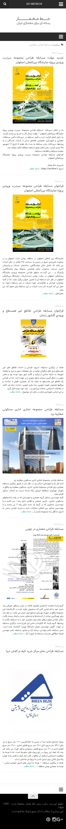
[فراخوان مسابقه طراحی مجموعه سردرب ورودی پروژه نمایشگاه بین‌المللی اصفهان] (33, 223)
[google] (60, 819)
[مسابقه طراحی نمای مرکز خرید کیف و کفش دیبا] (33, 695)
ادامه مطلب (34, 169)
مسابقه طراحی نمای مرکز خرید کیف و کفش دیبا (34, 651)
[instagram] (54, 819)
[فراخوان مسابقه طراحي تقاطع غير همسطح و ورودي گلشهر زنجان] (33, 338)
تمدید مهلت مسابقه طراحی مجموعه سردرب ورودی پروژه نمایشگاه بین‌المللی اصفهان (33, 60)
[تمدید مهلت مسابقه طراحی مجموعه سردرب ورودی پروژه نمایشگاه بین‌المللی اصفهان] (33, 95)
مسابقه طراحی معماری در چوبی (44, 529)
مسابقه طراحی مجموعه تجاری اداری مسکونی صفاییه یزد (33, 412)
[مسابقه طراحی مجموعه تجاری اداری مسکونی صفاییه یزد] (33, 446)
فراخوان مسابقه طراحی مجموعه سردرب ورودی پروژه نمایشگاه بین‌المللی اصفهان (33, 188)
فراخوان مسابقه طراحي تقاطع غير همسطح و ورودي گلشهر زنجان (33, 313)
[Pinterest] (48, 819)
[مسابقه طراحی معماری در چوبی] (33, 566)
